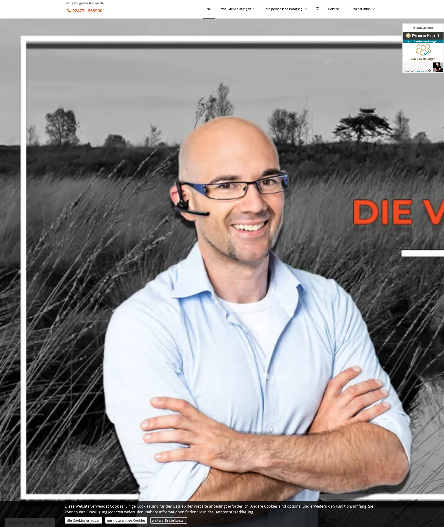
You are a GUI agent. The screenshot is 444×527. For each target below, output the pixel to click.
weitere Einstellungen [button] (169, 520)
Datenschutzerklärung (233, 512)
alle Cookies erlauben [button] (83, 520)
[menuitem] (209, 9)
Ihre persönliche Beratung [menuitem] (283, 9)
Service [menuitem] (333, 9)
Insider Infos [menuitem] (361, 9)
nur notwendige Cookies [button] (126, 520)
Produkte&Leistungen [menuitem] (235, 9)
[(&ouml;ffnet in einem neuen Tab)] (423, 48)
